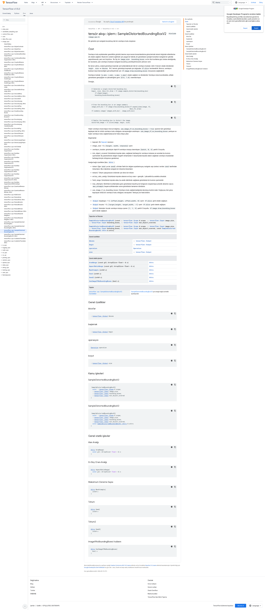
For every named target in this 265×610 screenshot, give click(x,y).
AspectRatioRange (96, 266)
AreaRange (93, 263)
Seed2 (91, 277)
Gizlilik (39, 605)
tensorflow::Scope (130, 221)
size (91, 252)
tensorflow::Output (143, 241)
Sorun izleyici (152, 584)
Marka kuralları (152, 594)
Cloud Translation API (117, 22)
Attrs (111, 162)
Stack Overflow (153, 590)
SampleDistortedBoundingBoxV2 (101, 221)
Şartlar (32, 605)
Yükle (26, 2)
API (42, 2)
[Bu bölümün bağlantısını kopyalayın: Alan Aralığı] (101, 442)
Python (16, 13)
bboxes (91, 241)
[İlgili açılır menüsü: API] (46, 2)
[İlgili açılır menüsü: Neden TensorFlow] (92, 2)
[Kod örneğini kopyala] (175, 86)
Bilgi (33, 2)
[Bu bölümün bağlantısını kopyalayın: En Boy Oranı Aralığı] (109, 462)
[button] (13, 29)
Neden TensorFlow (83, 2)
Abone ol (240, 606)
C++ (24, 13)
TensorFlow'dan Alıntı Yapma (157, 597)
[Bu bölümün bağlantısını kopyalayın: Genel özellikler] (108, 302)
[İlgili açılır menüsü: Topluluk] (72, 2)
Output (95, 201)
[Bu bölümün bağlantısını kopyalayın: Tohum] (97, 502)
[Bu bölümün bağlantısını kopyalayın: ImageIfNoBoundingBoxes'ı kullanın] (124, 542)
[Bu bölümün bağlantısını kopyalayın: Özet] (96, 49)
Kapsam (104, 142)
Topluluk (67, 2)
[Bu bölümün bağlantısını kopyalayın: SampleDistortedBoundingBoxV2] (122, 380)
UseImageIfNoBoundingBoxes (100, 281)
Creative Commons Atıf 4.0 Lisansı (120, 565)
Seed (91, 274)
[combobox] (221, 2)
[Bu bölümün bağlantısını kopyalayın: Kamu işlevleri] (106, 373)
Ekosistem (54, 2)
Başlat (256, 28)
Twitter (32, 590)
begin (91, 245)
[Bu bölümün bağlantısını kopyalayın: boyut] (96, 356)
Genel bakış (6, 13)
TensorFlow (91, 28)
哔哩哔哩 (33, 594)
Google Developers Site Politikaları (94, 567)
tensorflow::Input (157, 221)
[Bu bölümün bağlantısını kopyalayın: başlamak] (100, 324)
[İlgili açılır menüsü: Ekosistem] (60, 2)
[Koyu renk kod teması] (171, 86)
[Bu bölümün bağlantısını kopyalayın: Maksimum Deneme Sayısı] (116, 482)
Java (31, 13)
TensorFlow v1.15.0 (11, 9)
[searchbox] (13, 20)
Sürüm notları (152, 587)
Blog (31, 584)
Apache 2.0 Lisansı (151, 565)
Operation (137, 248)
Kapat (245, 28)
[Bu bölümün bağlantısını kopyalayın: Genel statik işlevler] (113, 436)
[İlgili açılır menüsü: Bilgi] (37, 2)
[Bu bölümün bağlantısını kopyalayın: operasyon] (101, 340)
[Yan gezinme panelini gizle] (25, 606)
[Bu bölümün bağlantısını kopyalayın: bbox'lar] (98, 309)
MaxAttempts (94, 270)
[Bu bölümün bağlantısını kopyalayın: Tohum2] (98, 522)
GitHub (253, 2)
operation (93, 248)
